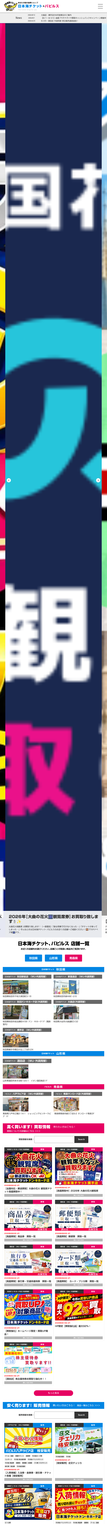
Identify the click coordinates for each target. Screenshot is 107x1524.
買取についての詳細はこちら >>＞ (23, 1131)
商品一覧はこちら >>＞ (88, 1405)
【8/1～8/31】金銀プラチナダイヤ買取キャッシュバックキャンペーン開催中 (73, 18)
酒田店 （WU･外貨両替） (19, 1201)
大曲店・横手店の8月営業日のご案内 (56, 15)
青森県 (73, 958)
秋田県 (33, 958)
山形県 (53, 958)
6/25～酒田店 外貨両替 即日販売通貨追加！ (59, 21)
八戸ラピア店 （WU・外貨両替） (19, 1424)
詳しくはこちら (28, 1195)
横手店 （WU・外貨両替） (69, 1149)
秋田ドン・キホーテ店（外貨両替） (18, 1149)
